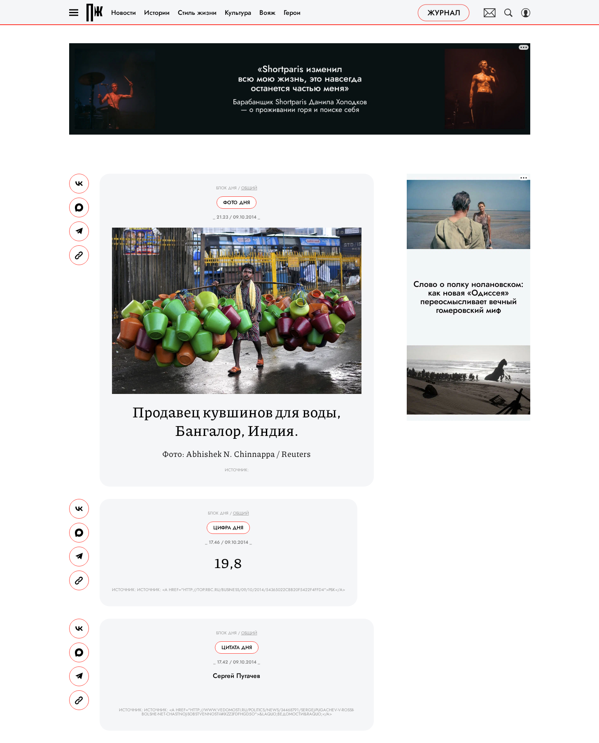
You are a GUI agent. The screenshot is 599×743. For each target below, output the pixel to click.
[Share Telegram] (79, 231)
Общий (249, 188)
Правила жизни (94, 12)
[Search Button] (508, 12)
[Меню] (73, 12)
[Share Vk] (79, 183)
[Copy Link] (79, 255)
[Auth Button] (525, 12)
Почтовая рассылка (490, 12)
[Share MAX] (79, 207)
